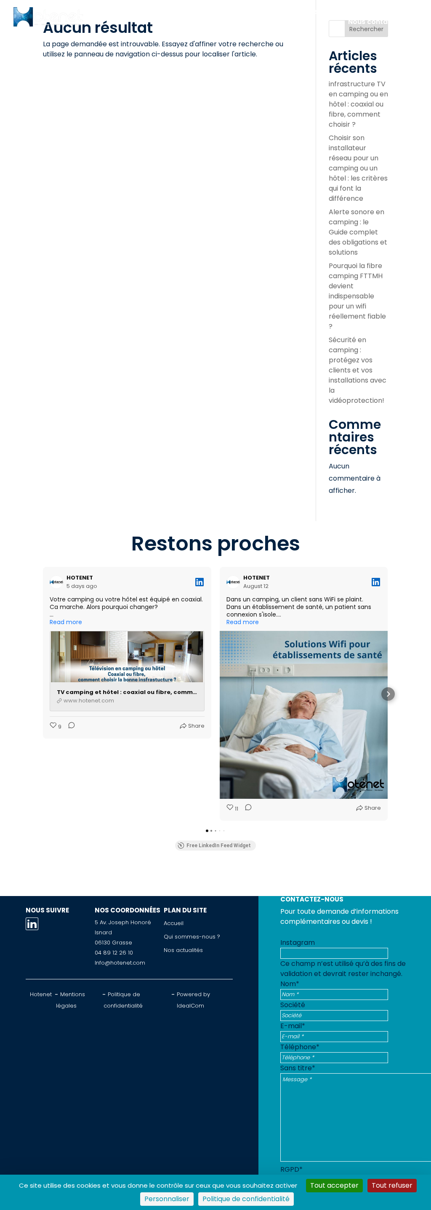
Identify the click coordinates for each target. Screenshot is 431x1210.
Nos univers (240, 11)
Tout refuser (392, 1185)
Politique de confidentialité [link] (246, 1199)
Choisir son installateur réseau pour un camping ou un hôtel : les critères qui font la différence (358, 168)
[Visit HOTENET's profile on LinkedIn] (58, 582)
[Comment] (69, 727)
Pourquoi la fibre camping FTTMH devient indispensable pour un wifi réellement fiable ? (357, 296)
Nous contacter (375, 22)
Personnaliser (166, 1199)
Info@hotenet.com (120, 963)
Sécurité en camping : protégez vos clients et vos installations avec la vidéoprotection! (357, 370)
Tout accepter (334, 1185)
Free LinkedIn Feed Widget (218, 845)
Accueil (123, 11)
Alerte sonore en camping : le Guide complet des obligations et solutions (358, 232)
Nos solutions (178, 11)
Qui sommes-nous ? (313, 11)
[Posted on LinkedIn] (199, 582)
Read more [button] (66, 622)
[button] (43, 694)
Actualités (384, 11)
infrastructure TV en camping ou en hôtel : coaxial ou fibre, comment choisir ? (358, 104)
